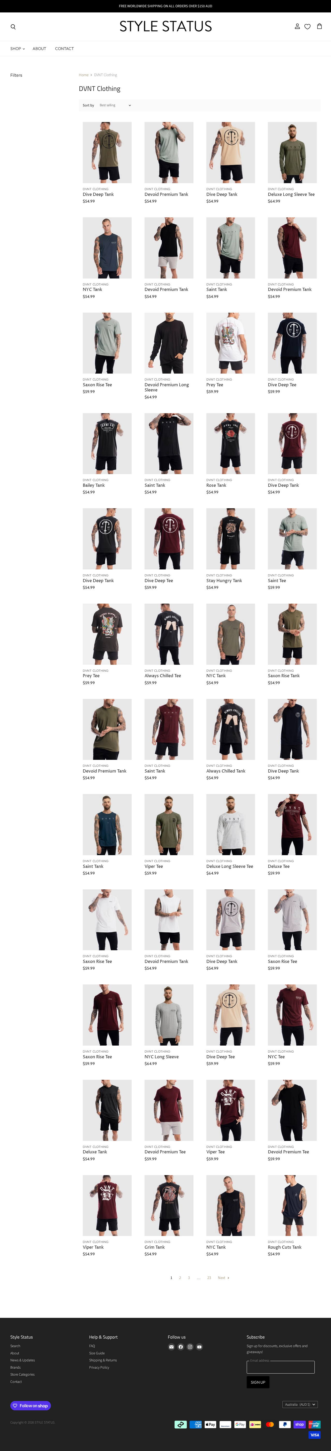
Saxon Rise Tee (97, 385)
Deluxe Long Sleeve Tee (291, 194)
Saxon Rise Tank (284, 676)
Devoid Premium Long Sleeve (167, 387)
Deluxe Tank (95, 1152)
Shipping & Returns (103, 1360)
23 (209, 1278)
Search (15, 1346)
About (40, 48)
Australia (297, 1404)
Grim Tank (155, 1247)
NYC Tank (92, 289)
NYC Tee (276, 1057)
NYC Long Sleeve (162, 1057)
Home (83, 75)
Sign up (258, 1382)
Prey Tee (214, 385)
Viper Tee (154, 866)
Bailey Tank (94, 485)
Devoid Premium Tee (165, 1152)
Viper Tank (93, 1247)
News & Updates (22, 1360)
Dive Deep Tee (282, 385)
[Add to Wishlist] (125, 127)
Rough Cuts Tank (285, 1247)
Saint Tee (277, 581)
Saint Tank (216, 289)
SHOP (16, 48)
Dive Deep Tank (98, 194)
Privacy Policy (99, 1367)
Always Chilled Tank (225, 771)
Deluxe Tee (279, 866)
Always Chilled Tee (163, 676)
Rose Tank (216, 485)
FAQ (92, 1346)
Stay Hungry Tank (224, 581)
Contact (64, 48)
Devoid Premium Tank (166, 194)
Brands (15, 1367)
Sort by (88, 105)
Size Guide (97, 1353)
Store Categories (22, 1374)
